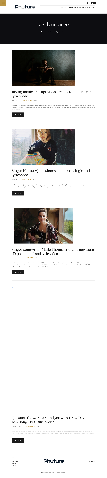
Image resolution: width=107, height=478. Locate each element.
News (25, 100)
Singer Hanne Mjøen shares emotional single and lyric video (51, 173)
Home (42, 32)
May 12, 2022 (15, 100)
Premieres (15, 462)
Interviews (15, 460)
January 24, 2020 (16, 258)
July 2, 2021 (14, 179)
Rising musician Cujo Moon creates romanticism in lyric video (53, 94)
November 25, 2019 (16, 426)
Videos (30, 100)
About (14, 466)
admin (35, 100)
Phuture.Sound (45, 472)
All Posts (50, 32)
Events (14, 464)
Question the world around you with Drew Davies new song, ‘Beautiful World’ (50, 420)
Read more (18, 114)
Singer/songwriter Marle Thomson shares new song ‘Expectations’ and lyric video (53, 251)
